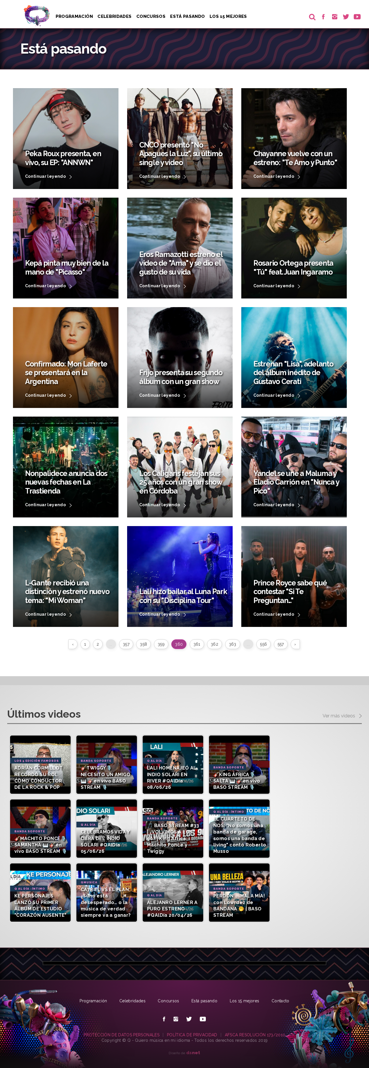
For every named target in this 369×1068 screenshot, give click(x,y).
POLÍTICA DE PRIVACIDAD (192, 1035)
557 (281, 644)
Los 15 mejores (244, 1001)
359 (161, 644)
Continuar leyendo (46, 176)
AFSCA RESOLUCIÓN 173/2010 (255, 1035)
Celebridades (114, 16)
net (193, 1052)
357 (126, 644)
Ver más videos (339, 716)
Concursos (150, 16)
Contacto (280, 1001)
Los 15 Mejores (228, 16)
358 (143, 644)
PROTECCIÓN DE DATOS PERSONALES (121, 1035)
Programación (74, 16)
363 (232, 644)
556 (263, 644)
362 (214, 644)
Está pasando (187, 16)
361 (196, 644)
